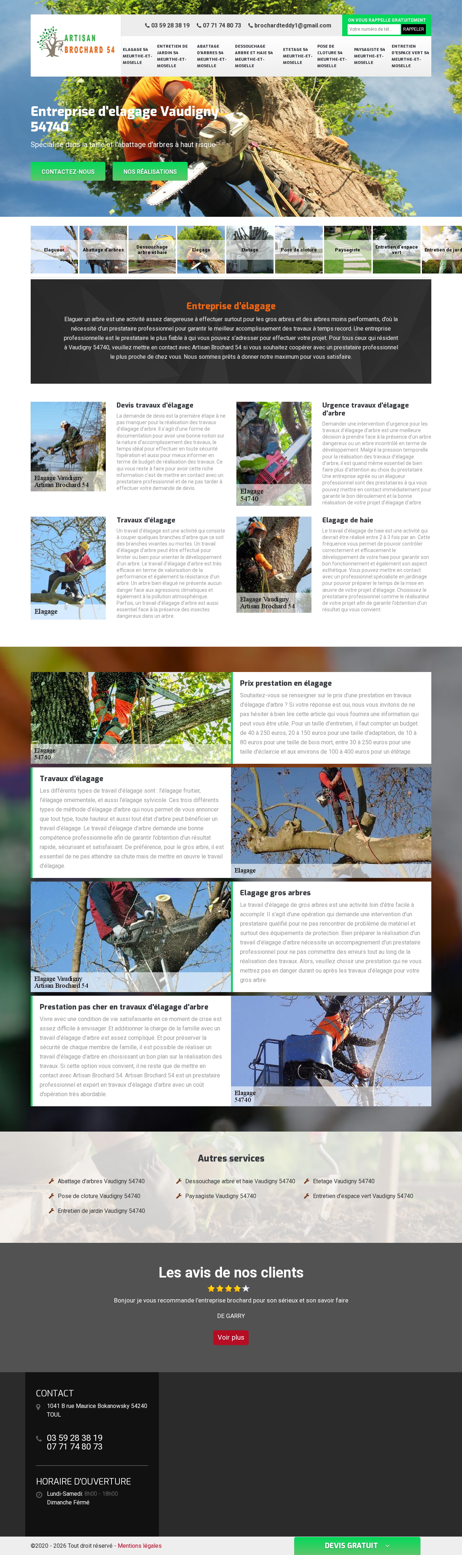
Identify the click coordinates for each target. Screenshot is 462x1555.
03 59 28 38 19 (169, 25)
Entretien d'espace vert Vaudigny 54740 (363, 1196)
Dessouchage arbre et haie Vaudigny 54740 (240, 1181)
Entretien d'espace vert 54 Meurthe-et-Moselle (410, 56)
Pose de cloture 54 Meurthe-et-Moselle (332, 56)
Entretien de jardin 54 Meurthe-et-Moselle (172, 56)
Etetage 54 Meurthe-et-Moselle (298, 56)
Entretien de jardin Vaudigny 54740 (101, 1210)
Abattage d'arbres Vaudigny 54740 (101, 1181)
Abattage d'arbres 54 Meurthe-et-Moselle (212, 56)
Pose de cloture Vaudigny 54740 (99, 1196)
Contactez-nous (68, 171)
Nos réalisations (150, 171)
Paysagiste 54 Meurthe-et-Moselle (369, 56)
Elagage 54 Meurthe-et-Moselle (137, 56)
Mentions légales (140, 1545)
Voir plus (231, 1337)
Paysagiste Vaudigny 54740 (220, 1196)
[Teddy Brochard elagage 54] (76, 41)
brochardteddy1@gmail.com (292, 25)
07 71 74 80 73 (221, 25)
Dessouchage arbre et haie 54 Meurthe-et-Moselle (254, 56)
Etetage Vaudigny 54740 (344, 1181)
